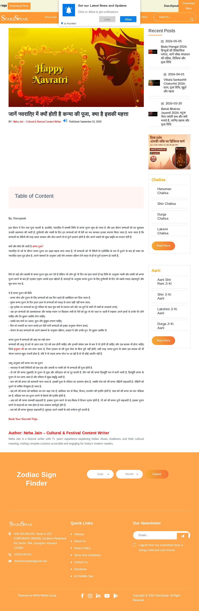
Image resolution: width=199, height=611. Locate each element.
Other (144, 17)
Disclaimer (80, 569)
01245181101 (22, 554)
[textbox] (100, 474)
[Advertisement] (76, 151)
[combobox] (100, 474)
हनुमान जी (19, 349)
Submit (157, 474)
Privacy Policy (82, 548)
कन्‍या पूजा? (37, 246)
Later (107, 19)
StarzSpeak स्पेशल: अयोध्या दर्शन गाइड (174, 5)
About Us (80, 541)
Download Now (188, 6)
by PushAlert (70, 23)
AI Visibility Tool (83, 576)
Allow (128, 19)
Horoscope (51, 17)
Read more (163, 245)
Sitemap (79, 534)
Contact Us (81, 562)
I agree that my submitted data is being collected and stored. (161, 548)
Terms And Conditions (87, 555)
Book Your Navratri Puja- (23, 419)
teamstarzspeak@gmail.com (30, 561)
